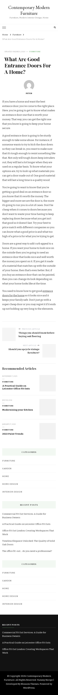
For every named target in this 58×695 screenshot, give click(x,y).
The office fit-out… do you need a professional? (27, 551)
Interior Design (12, 492)
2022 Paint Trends (12, 434)
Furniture (35, 52)
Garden (7, 468)
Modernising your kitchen (17, 409)
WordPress (29, 687)
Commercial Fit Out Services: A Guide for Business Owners (24, 516)
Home (5, 476)
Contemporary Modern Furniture (29, 10)
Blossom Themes (30, 684)
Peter (29, 93)
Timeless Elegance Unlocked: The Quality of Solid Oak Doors (28, 543)
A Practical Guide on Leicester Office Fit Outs (16, 387)
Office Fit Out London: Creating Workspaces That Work (28, 532)
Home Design (10, 484)
